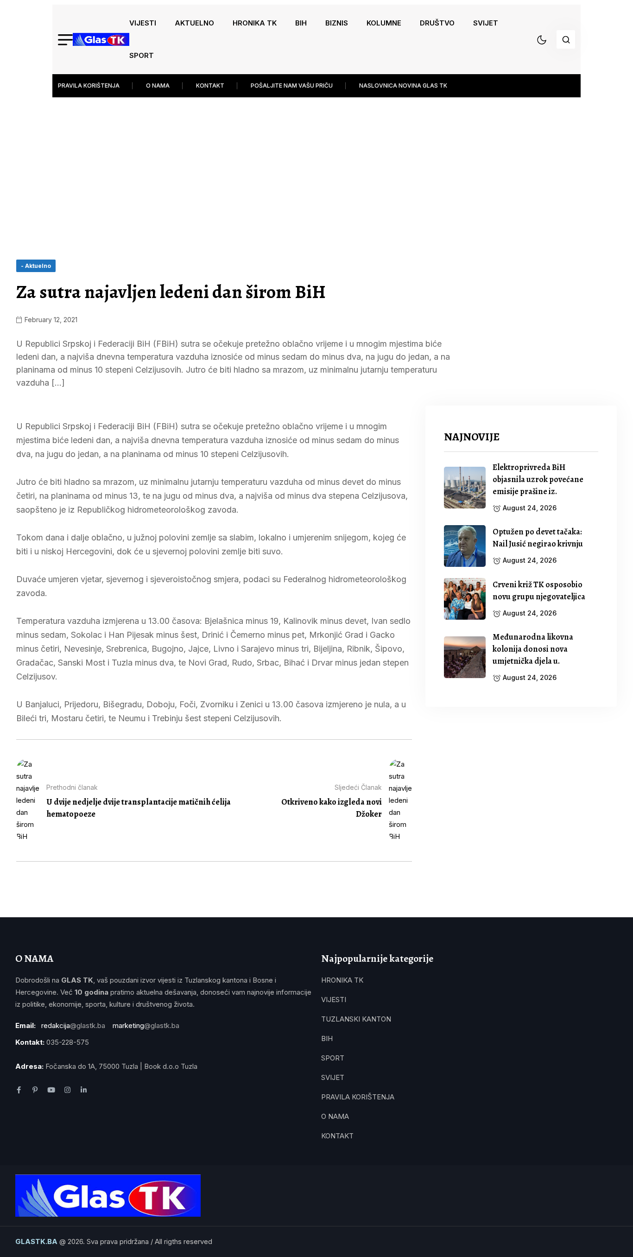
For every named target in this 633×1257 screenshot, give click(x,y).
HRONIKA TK (255, 23)
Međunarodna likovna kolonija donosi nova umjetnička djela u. (533, 649)
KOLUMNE (384, 23)
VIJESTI (142, 23)
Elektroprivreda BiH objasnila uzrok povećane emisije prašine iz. (538, 479)
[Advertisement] (316, 167)
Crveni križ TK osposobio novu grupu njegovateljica (539, 590)
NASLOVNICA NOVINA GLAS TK (403, 85)
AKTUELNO (194, 23)
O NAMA (158, 85)
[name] (101, 39)
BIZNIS (336, 23)
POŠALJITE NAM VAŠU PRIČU (292, 85)
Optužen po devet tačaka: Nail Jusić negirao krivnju (538, 537)
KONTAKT (210, 85)
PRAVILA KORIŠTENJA (89, 85)
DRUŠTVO (437, 23)
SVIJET (485, 23)
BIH (301, 23)
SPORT (141, 55)
